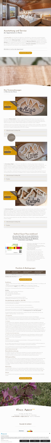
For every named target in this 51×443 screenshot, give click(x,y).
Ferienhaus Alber (15, 1)
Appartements (20, 1)
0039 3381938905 (16, 416)
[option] (21, 432)
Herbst (34, 1)
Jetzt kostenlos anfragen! (25, 52)
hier (42, 370)
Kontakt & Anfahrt (25, 424)
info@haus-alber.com (24, 416)
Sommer (31, 1)
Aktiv (24, 1)
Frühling (28, 1)
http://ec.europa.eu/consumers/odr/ (11, 349)
